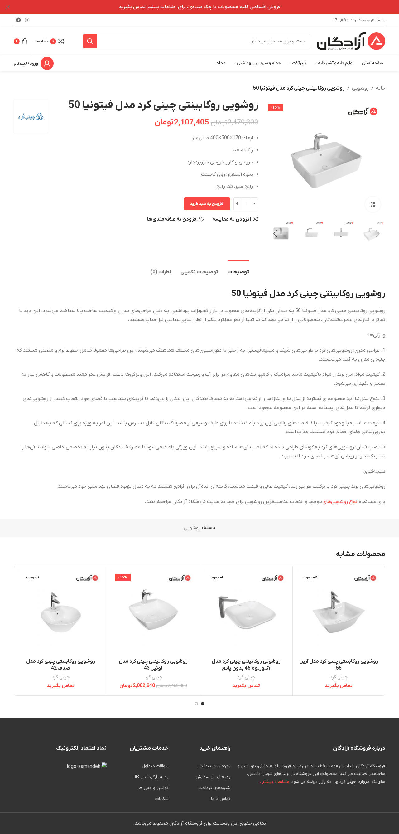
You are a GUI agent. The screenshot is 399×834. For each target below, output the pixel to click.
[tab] (238, 269)
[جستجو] (90, 41)
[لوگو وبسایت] (351, 41)
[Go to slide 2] (196, 703)
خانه (380, 88)
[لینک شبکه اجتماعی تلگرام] (18, 20)
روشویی (360, 88)
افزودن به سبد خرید (207, 204)
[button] (377, 233)
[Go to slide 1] (202, 703)
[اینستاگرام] (27, 20)
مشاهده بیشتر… (274, 782)
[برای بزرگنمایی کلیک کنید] (373, 204)
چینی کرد (339, 677)
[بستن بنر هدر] (8, 7)
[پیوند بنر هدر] (209, 7)
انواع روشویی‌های (340, 502)
